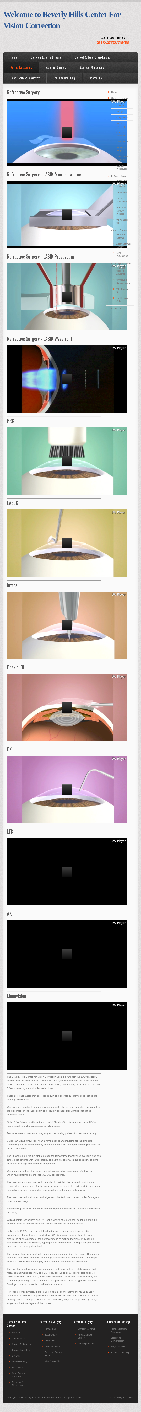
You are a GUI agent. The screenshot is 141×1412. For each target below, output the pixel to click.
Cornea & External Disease (46, 57)
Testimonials (122, 187)
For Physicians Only (64, 78)
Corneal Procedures (21, 1350)
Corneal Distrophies (21, 1344)
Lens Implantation (86, 1344)
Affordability (121, 192)
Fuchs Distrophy (19, 1361)
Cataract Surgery (56, 67)
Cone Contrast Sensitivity (25, 78)
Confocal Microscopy (92, 67)
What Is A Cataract (86, 1329)
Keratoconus (122, 141)
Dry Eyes (120, 105)
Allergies (120, 111)
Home (13, 57)
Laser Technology (53, 1346)
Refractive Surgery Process (121, 211)
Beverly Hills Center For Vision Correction (43, 1397)
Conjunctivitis (122, 117)
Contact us (95, 78)
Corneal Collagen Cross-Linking (92, 57)
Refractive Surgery (21, 67)
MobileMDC (128, 1397)
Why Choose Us (52, 1361)
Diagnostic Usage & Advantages (122, 271)
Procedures (121, 181)
